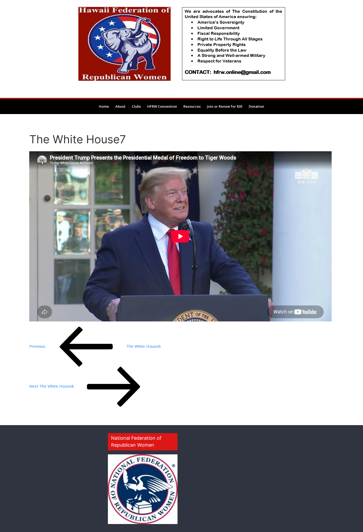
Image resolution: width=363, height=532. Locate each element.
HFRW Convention (162, 106)
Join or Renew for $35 (224, 106)
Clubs (136, 106)
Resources (192, 106)
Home (104, 106)
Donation (256, 106)
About (120, 106)
